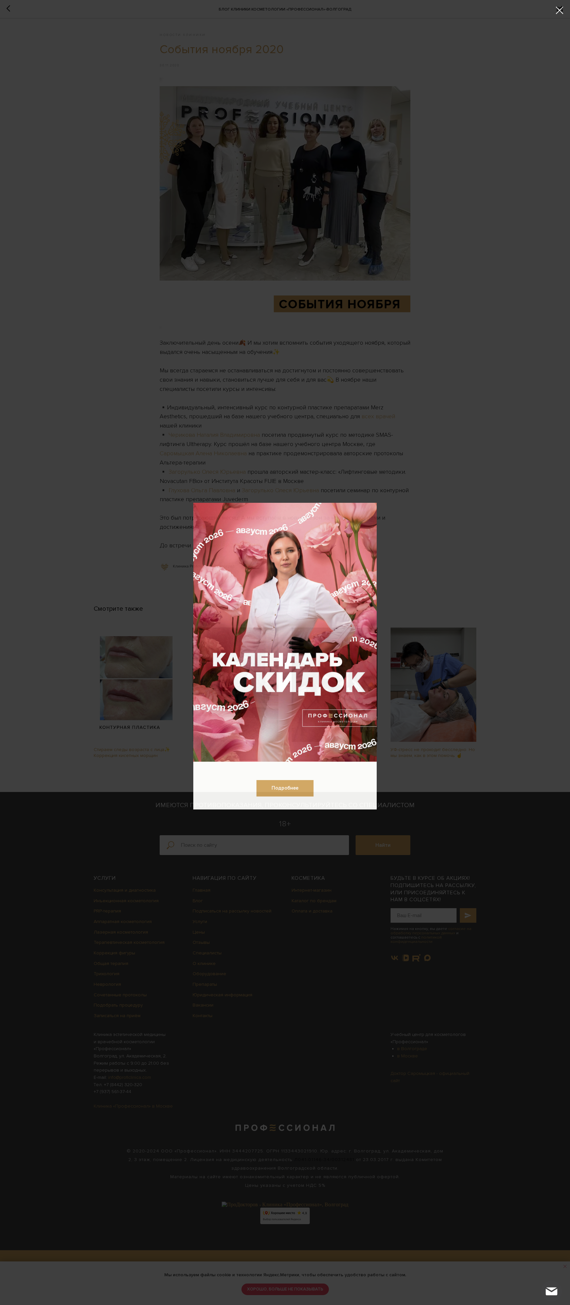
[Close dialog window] (560, 10)
